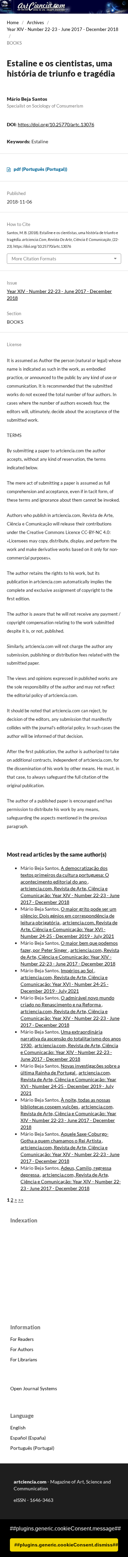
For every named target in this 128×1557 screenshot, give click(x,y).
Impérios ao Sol (77, 970)
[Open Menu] (7, 7)
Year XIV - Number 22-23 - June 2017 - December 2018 (62, 29)
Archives (35, 22)
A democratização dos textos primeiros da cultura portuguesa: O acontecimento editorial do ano (64, 875)
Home (13, 22)
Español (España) (28, 1438)
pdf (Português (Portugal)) (40, 169)
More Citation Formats (34, 258)
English (18, 1427)
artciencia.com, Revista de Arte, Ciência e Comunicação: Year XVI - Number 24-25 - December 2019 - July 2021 (68, 929)
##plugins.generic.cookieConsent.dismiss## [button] (66, 1544)
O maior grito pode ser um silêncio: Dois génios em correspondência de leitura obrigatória (68, 915)
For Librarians (23, 1359)
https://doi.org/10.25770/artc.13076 (56, 124)
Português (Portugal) (32, 1448)
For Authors (21, 1349)
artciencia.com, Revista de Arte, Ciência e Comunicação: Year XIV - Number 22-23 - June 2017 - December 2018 (69, 895)
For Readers (22, 1339)
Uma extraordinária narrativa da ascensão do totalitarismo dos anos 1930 (70, 1038)
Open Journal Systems (33, 1388)
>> (21, 1200)
